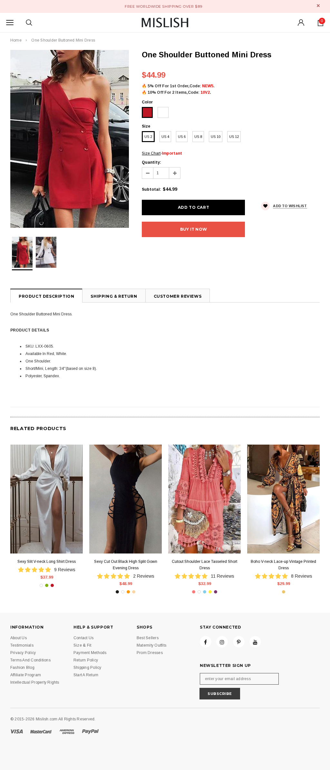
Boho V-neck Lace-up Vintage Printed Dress (283, 564)
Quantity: (151, 162)
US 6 (182, 137)
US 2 (148, 137)
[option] (69, 139)
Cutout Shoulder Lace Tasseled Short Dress (204, 564)
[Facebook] (205, 642)
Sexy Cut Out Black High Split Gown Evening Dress (125, 564)
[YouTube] (255, 642)
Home (16, 40)
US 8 (198, 137)
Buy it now (193, 229)
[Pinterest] (239, 642)
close (318, 5)
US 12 (234, 137)
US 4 (165, 137)
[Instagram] (222, 642)
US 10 (215, 137)
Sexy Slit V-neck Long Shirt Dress (46, 561)
